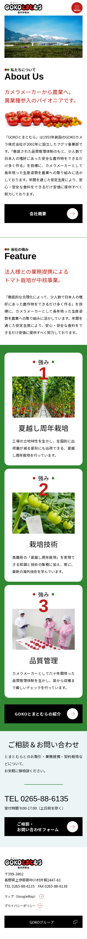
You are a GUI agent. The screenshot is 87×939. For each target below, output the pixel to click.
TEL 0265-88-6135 (36, 798)
